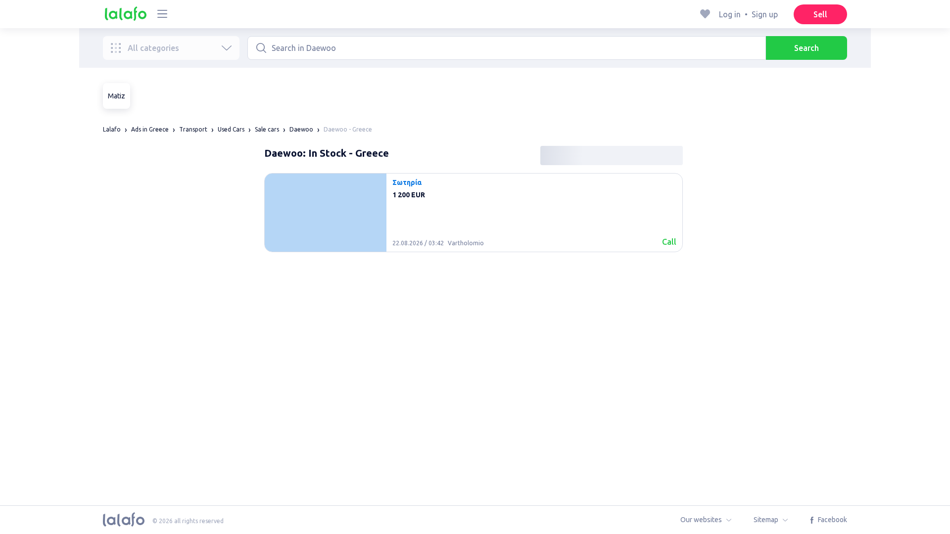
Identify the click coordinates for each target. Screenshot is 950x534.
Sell (820, 14)
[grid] (473, 216)
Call (669, 241)
